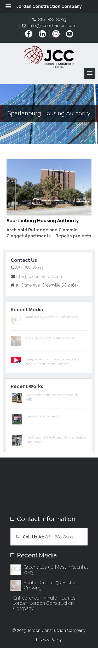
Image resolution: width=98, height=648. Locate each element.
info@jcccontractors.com (52, 25)
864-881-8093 (51, 19)
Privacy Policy (49, 639)
